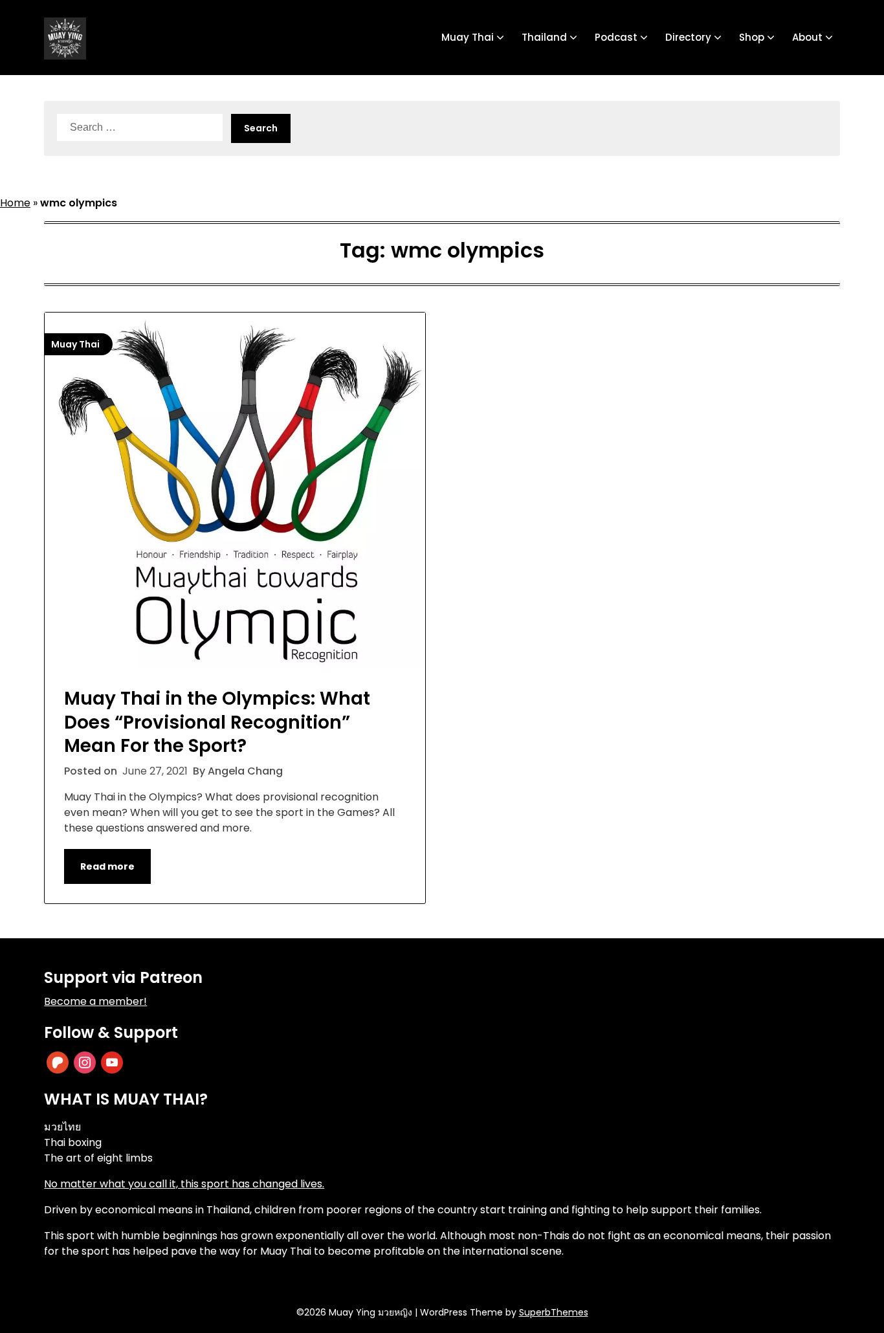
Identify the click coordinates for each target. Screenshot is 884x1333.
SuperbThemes (553, 1312)
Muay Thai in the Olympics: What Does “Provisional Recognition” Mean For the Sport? (217, 722)
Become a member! (95, 1001)
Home (15, 202)
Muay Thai (467, 37)
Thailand (544, 37)
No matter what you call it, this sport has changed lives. (184, 1183)
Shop (751, 37)
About (807, 37)
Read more (107, 866)
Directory (688, 37)
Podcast (616, 37)
